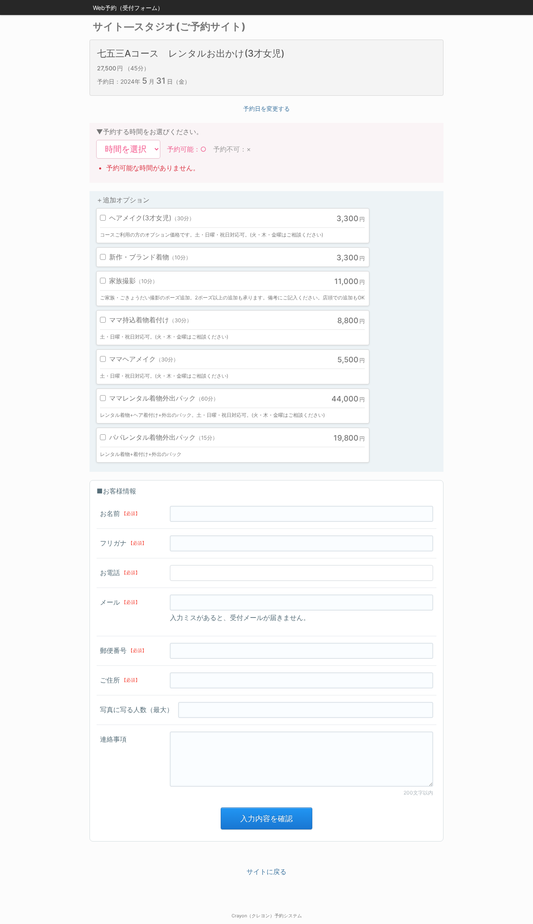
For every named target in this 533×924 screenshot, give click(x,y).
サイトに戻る (266, 871)
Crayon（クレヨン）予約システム (267, 916)
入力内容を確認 (266, 818)
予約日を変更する (266, 108)
